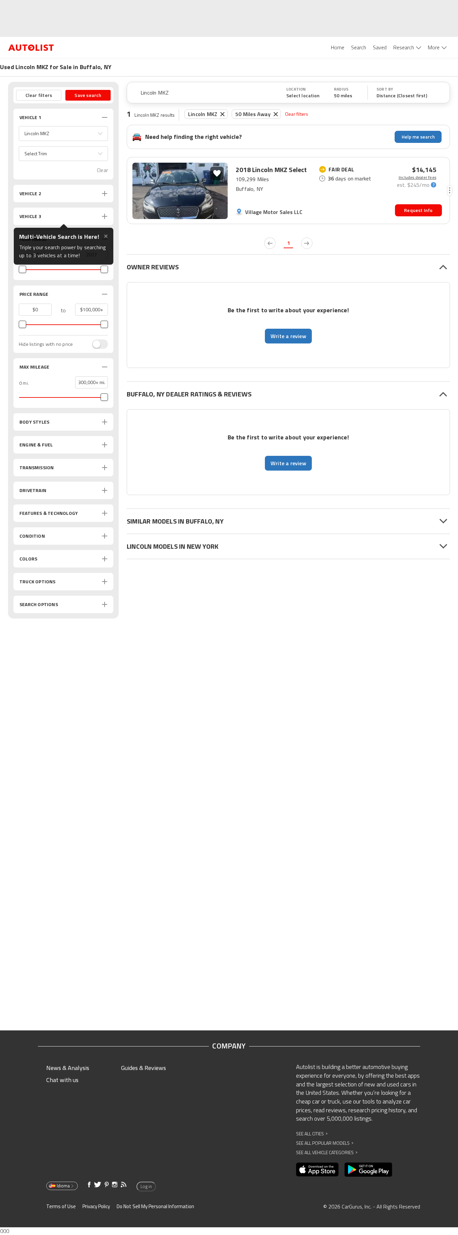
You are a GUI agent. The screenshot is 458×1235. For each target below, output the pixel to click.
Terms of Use (61, 1206)
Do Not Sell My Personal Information (155, 1206)
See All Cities (312, 1133)
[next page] (306, 243)
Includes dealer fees (417, 177)
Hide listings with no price (46, 344)
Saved (380, 47)
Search (358, 47)
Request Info (418, 210)
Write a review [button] (288, 336)
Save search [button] (87, 95)
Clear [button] (102, 170)
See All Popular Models (324, 1142)
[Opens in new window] (317, 1170)
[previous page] (270, 243)
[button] (63, 133)
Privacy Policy (96, 1206)
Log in (146, 1186)
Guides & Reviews (143, 1067)
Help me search (418, 136)
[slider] (22, 269)
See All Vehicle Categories (326, 1152)
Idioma (63, 1185)
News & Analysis (67, 1067)
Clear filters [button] (38, 95)
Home (337, 47)
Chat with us (62, 1079)
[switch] (96, 344)
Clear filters (296, 113)
